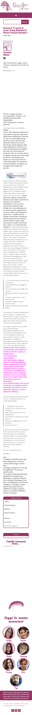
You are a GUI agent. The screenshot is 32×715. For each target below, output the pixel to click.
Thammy (23, 656)
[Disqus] (16, 572)
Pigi (16, 688)
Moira (23, 640)
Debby (8, 640)
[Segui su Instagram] (16, 710)
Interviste (17, 704)
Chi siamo (6, 704)
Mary (8, 656)
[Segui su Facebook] (12, 710)
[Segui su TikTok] (19, 710)
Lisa (23, 672)
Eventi (11, 704)
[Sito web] (4, 58)
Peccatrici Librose (7, 53)
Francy (9, 672)
